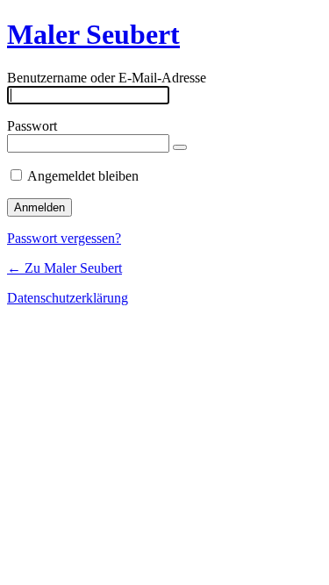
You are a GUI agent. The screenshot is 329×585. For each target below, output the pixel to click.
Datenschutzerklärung (67, 297)
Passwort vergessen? (64, 238)
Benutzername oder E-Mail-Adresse (106, 77)
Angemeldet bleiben (83, 175)
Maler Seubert (93, 34)
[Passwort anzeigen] (180, 147)
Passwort (32, 125)
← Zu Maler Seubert (64, 267)
